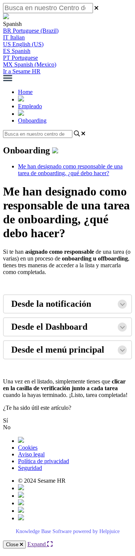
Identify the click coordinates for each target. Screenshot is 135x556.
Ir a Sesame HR (21, 71)
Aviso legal (31, 454)
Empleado (30, 106)
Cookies (28, 447)
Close (13, 544)
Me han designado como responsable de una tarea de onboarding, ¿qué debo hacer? (70, 169)
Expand (37, 544)
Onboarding (32, 120)
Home (25, 92)
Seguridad (30, 468)
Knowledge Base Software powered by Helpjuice (68, 531)
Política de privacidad (43, 461)
